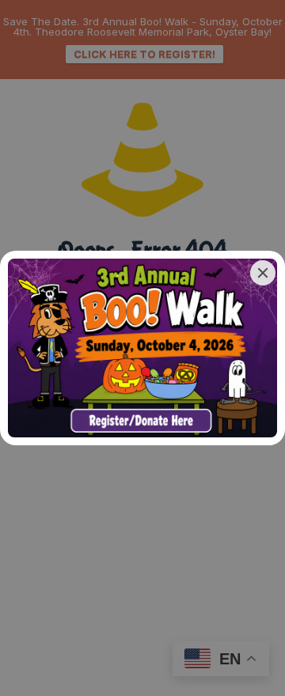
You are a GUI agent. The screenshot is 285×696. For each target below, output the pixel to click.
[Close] (263, 273)
